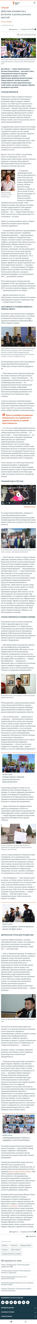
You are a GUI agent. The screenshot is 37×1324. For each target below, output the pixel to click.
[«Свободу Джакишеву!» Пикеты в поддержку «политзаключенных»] (18, 1124)
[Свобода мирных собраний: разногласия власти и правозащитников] (18, 763)
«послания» (13, 1206)
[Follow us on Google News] (23, 1302)
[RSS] (27, 1302)
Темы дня (5, 8)
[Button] (13, 29)
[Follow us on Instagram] (7, 1302)
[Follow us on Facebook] (11, 1302)
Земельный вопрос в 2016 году (14, 488)
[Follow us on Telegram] (15, 1302)
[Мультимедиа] (11, 1321)
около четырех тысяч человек (20, 1171)
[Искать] (25, 1321)
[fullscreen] (34, 503)
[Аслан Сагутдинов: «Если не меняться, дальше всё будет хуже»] (18, 913)
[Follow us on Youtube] (2, 1302)
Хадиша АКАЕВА (6, 22)
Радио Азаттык (9, 490)
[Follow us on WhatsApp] (19, 1302)
